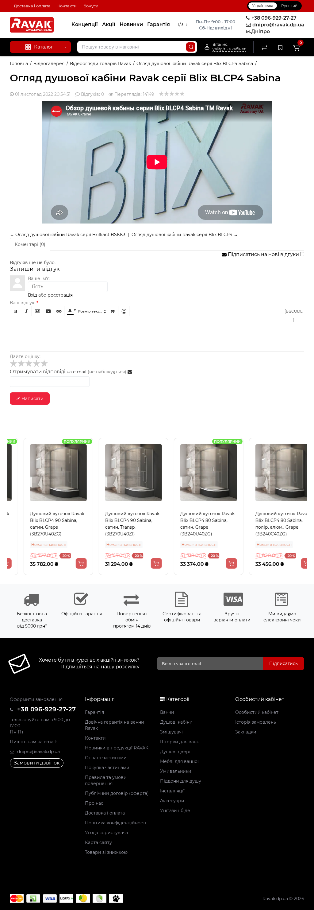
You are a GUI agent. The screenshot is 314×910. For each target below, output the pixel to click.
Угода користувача (106, 832)
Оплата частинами (106, 757)
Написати (32, 398)
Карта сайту (98, 842)
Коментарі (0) (30, 244)
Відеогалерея (48, 63)
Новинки (131, 24)
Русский (289, 5)
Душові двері (175, 751)
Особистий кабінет (256, 712)
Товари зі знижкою (106, 852)
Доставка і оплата (32, 5)
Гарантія (158, 24)
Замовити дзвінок (36, 763)
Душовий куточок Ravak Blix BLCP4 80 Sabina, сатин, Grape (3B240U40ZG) (193, 524)
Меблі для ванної (179, 761)
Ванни (167, 712)
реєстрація (60, 295)
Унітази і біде (175, 810)
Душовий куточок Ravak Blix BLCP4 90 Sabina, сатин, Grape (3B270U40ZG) (43, 524)
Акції (108, 24)
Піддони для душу (180, 781)
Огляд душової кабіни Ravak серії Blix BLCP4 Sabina (194, 63)
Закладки (245, 732)
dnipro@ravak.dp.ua (38, 751)
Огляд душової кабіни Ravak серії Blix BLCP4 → (185, 234)
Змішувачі (171, 732)
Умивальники (175, 771)
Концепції (84, 24)
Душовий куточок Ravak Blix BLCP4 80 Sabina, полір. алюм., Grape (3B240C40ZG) (268, 524)
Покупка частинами (107, 767)
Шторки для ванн (179, 742)
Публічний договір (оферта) (117, 793)
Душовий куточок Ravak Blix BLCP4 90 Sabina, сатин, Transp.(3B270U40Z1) (118, 524)
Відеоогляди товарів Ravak (100, 63)
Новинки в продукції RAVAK (116, 748)
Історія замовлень (255, 722)
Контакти (67, 5)
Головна (19, 63)
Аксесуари (172, 800)
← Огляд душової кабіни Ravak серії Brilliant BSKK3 (67, 234)
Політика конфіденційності (115, 823)
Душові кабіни (176, 722)
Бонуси (90, 5)
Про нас (94, 803)
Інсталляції (172, 791)
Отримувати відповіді (37, 372)
